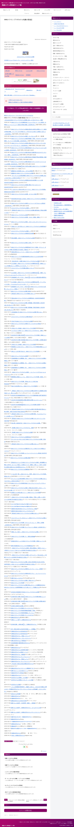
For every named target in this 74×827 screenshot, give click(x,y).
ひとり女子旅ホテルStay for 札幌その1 (21, 506)
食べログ (39, 90)
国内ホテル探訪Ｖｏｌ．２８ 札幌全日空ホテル (24, 728)
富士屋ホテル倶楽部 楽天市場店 (61, 125)
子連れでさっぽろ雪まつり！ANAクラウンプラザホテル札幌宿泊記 (28, 226)
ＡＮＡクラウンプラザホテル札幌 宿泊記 (21, 316)
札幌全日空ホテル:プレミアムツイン (20, 656)
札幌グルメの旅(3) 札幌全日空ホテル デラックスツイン (25, 712)
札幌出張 (13, 726)
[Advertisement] (25, 30)
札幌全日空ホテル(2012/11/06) (19, 700)
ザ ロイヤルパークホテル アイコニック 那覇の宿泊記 (62, 138)
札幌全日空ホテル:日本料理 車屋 (19, 650)
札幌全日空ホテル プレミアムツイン (20, 661)
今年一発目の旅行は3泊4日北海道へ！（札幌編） (23, 629)
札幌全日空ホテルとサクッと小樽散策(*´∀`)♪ (22, 668)
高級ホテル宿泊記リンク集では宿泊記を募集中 (20, 102)
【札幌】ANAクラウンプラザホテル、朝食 (22, 427)
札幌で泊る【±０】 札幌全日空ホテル (21, 717)
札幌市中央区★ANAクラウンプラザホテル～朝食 (24, 508)
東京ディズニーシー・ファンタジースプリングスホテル (18, 115)
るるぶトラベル (41, 70)
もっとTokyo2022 (58, 30)
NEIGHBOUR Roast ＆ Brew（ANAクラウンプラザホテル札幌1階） (28, 198)
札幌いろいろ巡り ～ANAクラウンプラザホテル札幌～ (25, 532)
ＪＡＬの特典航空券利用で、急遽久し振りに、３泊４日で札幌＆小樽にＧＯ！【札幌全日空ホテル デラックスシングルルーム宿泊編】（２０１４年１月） (25, 689)
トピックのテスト (57, 21)
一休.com (7, 70)
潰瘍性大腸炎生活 (58, 215)
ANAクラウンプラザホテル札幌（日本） (21, 242)
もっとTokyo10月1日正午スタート (61, 25)
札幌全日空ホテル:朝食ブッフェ (19, 652)
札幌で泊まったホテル (17, 578)
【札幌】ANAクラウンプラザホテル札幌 (21, 432)
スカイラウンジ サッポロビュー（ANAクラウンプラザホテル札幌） (28, 518)
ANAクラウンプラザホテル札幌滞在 (20, 469)
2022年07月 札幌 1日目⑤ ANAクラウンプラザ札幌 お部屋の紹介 (28, 340)
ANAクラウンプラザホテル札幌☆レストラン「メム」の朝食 (26, 569)
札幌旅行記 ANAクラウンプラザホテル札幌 (22, 173)
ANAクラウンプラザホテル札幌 (19, 215)
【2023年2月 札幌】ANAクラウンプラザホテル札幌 (25, 261)
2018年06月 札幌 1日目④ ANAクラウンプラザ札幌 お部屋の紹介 (28, 601)
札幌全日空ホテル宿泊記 (17, 673)
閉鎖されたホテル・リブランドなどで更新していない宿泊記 (61, 823)
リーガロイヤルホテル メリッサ (61, 123)
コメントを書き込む (25, 810)
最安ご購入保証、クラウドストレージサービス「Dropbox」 (19, 95)
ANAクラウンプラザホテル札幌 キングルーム (23, 136)
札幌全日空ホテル (15, 617)
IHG (14, 741)
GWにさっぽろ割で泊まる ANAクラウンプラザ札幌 (25, 351)
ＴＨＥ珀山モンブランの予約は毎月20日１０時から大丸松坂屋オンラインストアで (25, 109)
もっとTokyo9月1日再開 (59, 28)
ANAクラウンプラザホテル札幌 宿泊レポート (23, 580)
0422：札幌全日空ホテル (18, 735)
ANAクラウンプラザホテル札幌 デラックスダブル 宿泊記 (26, 323)
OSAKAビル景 (57, 203)
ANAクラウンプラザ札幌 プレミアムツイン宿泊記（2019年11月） (28, 527)
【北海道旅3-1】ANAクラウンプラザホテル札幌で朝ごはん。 (27, 312)
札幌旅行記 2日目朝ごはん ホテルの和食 (22, 171)
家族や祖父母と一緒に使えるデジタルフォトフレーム (62, 149)
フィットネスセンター (20, 741)
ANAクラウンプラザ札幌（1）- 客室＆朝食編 (23, 536)
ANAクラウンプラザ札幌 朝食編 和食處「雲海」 (23, 610)
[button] (72, 117)
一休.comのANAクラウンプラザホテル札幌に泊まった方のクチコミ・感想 (23, 120)
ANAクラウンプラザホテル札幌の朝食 (20, 458)
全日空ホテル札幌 (15, 684)
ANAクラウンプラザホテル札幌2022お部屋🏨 (23, 233)
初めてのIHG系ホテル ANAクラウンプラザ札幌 (24, 386)
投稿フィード (56, 228)
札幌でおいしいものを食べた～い (19, 670)
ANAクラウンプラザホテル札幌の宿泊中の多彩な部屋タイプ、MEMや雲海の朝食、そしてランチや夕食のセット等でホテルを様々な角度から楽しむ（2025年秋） (25, 132)
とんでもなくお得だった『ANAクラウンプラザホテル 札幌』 (27, 330)
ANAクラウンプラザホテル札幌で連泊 (21, 291)
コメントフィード (57, 232)
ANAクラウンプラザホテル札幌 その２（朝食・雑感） (25, 217)
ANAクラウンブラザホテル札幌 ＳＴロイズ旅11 (24, 194)
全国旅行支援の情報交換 (59, 23)
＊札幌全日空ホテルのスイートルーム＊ (21, 721)
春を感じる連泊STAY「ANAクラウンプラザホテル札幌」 (26, 423)
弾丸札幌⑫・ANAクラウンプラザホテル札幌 (23, 238)
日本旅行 (28, 75)
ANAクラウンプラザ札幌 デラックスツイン (22, 608)
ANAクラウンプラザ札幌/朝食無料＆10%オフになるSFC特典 (27, 256)
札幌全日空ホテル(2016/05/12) (19, 631)
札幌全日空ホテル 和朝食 (18, 654)
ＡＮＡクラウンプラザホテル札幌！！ (21, 208)
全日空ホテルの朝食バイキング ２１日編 (22, 680)
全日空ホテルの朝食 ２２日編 (19, 677)
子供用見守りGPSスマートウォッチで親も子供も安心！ (62, 154)
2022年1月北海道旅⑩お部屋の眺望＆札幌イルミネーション (26, 400)
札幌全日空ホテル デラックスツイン (21, 638)
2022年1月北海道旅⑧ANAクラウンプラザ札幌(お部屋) (25, 404)
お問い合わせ (55, 179)
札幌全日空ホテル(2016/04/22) (19, 633)
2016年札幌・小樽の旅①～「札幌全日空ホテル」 (24, 624)
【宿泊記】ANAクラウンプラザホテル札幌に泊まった (25, 444)
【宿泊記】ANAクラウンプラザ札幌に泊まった (23, 293)
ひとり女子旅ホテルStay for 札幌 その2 (21, 504)
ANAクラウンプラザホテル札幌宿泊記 (21, 437)
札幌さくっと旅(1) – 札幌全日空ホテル (21, 619)
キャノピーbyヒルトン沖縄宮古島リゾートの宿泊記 (62, 143)
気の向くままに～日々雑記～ (61, 209)
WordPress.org (57, 235)
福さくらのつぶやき (59, 217)
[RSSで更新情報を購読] (27, 747)
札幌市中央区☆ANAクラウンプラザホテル (22, 511)
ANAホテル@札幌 (15, 693)
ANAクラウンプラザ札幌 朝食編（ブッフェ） (23, 613)
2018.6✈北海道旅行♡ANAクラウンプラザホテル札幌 (25, 592)
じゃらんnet (29, 70)
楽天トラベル (18, 70)
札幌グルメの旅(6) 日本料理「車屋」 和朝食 (23, 703)
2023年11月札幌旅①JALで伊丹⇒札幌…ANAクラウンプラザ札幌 (28, 166)
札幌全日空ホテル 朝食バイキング (20, 636)
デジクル (56, 207)
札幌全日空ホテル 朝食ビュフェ (19, 659)
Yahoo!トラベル (19, 75)
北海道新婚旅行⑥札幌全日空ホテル (20, 643)
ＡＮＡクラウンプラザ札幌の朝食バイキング (22, 268)
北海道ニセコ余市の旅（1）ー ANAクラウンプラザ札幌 (26, 492)
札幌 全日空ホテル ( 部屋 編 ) (18, 640)
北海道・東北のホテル (8, 741)
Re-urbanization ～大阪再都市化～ (63, 205)
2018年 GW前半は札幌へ (17, 606)
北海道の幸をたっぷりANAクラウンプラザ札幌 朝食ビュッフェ (28, 541)
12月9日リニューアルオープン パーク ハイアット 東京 (18, 60)
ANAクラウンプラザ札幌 (17, 582)
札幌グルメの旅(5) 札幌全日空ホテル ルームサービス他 (26, 707)
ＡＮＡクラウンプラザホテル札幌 (25, 56)
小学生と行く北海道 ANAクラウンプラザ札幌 (23, 328)
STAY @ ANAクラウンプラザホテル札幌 (21, 321)
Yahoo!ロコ (29, 90)
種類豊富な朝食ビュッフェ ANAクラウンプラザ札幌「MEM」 (27, 377)
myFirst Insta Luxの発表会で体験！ (62, 134)
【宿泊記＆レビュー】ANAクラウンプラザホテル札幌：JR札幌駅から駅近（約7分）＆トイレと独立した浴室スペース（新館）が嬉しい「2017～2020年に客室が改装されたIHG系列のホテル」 (25, 465)
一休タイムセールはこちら (15, 100)
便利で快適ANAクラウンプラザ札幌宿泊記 (22, 545)
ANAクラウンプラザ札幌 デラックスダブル (22, 615)
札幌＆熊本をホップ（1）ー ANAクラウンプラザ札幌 (25, 252)
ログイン (55, 225)
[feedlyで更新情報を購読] (24, 747)
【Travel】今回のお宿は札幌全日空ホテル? (22, 663)
